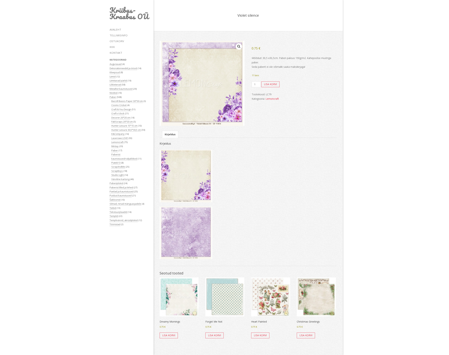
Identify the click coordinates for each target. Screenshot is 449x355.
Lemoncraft (117, 142)
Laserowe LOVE (119, 138)
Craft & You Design (121, 109)
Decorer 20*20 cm (120, 117)
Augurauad (116, 64)
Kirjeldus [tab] (170, 134)
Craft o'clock (117, 113)
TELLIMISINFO (119, 35)
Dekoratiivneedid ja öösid (123, 68)
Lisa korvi (270, 84)
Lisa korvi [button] (168, 335)
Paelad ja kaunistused (121, 191)
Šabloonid (115, 199)
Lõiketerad (115, 84)
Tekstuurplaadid (118, 212)
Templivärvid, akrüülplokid (124, 220)
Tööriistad (115, 224)
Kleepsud (115, 72)
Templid (114, 216)
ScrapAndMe (118, 166)
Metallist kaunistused (121, 88)
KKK (112, 47)
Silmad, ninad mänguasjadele (125, 203)
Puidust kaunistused (121, 195)
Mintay (115, 146)
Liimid (113, 76)
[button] (239, 46)
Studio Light (117, 175)
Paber (113, 97)
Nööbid (113, 92)
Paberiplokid (116, 183)
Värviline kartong (120, 179)
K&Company (118, 133)
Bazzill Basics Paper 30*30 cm (127, 101)
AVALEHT (115, 29)
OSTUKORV (117, 41)
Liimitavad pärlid (118, 80)
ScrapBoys (117, 170)
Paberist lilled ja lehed (121, 187)
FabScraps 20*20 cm (122, 121)
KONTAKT (116, 52)
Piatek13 (115, 162)
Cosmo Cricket (118, 105)
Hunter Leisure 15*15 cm (124, 125)
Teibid (113, 208)
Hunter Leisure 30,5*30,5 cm (126, 129)
